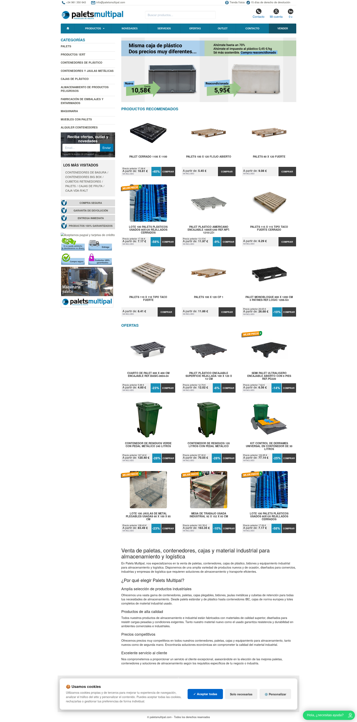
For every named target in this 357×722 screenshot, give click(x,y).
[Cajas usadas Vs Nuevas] (208, 70)
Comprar (168, 171)
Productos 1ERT (73, 54)
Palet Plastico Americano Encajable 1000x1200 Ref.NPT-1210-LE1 (209, 229)
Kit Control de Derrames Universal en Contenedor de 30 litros (269, 446)
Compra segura (91, 203)
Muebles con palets (76, 119)
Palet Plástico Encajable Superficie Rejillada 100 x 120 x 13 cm (209, 376)
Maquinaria (69, 111)
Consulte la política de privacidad (78, 154)
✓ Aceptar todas (205, 694)
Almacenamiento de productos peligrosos (85, 89)
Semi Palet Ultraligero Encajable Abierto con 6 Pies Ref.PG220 (269, 376)
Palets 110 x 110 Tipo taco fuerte (148, 299)
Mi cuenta (276, 16)
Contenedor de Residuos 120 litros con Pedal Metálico (209, 445)
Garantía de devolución (91, 210)
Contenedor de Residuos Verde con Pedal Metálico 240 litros (148, 445)
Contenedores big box (83, 177)
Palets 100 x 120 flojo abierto (208, 156)
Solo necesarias (241, 694)
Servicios (164, 28)
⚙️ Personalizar (275, 694)
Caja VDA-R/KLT (76, 190)
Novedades (130, 28)
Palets (66, 46)
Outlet (222, 28)
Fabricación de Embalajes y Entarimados (82, 101)
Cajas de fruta (90, 186)
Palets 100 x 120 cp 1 (208, 297)
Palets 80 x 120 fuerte (269, 156)
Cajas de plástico (75, 79)
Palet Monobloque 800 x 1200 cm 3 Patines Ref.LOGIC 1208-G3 (269, 299)
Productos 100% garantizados (91, 226)
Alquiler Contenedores (79, 127)
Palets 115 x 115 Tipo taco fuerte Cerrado (269, 228)
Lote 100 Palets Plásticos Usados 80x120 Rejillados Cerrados (148, 229)
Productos (93, 28)
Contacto (258, 16)
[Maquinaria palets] (87, 287)
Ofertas (195, 28)
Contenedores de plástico (81, 62)
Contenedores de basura (85, 172)
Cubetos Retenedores (83, 181)
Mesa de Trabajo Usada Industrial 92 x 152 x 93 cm (209, 515)
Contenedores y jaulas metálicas (87, 71)
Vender (282, 28)
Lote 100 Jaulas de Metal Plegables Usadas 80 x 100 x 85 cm (148, 516)
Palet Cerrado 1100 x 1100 (148, 156)
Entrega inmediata (91, 218)
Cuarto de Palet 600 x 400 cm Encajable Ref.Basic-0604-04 (148, 375)
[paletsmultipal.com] (93, 13)
